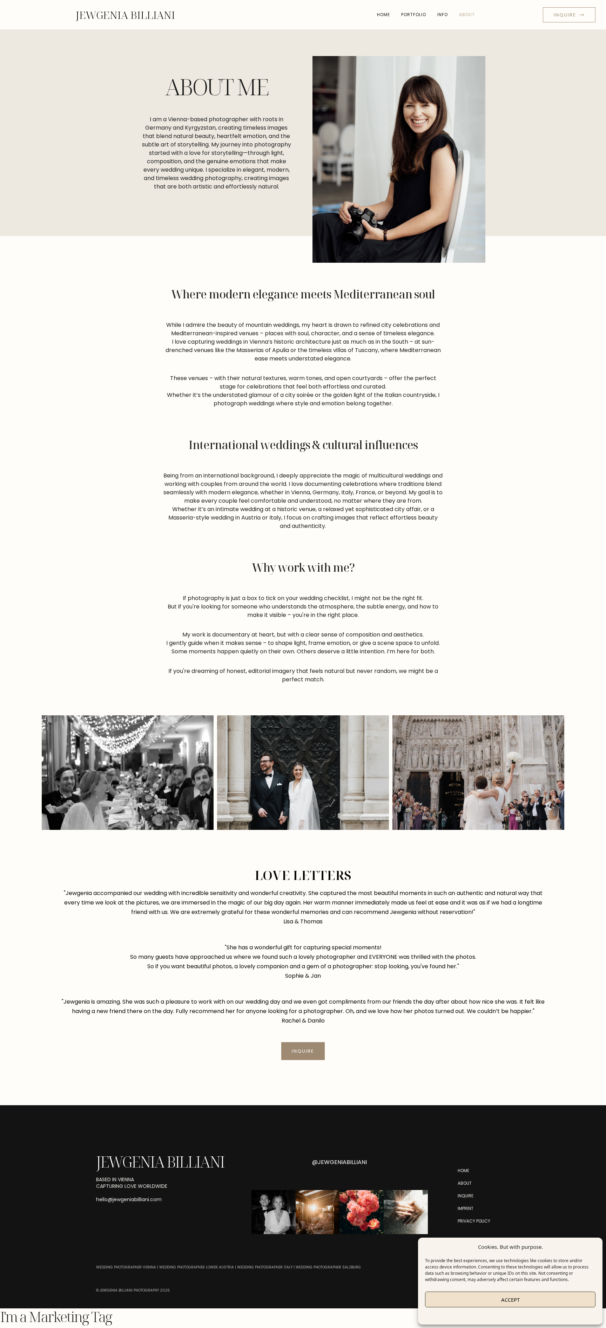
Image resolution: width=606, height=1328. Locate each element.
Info (442, 15)
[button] (339, 1187)
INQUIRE (303, 1051)
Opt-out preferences (489, 1316)
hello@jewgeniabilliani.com (129, 1199)
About (467, 15)
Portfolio (413, 15)
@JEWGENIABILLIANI (339, 1162)
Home (383, 15)
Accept (510, 1299)
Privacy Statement (530, 1316)
